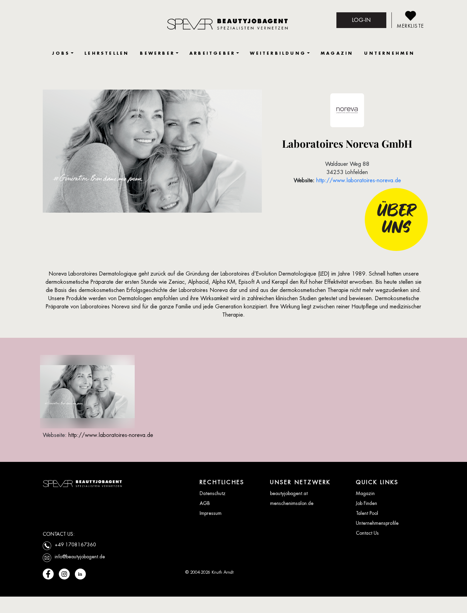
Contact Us (367, 533)
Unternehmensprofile (377, 523)
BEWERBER (157, 53)
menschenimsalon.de (291, 503)
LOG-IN (361, 20)
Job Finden (366, 503)
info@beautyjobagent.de (80, 557)
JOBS (61, 53)
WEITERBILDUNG (278, 53)
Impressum (211, 513)
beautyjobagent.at (289, 493)
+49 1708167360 (75, 545)
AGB (205, 503)
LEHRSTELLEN (106, 53)
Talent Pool (367, 513)
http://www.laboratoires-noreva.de (358, 180)
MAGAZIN (337, 53)
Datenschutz (213, 493)
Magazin (365, 493)
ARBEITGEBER (212, 53)
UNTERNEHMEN (389, 53)
